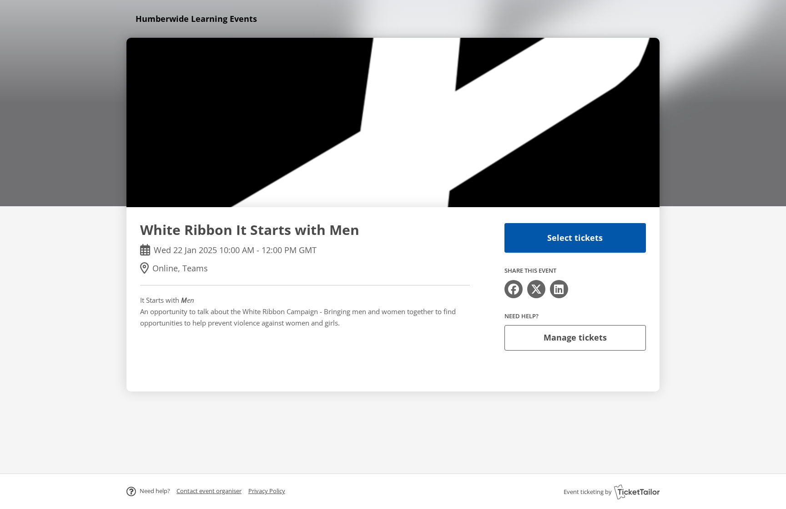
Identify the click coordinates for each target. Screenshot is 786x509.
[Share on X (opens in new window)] (536, 289)
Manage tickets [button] (575, 337)
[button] (209, 491)
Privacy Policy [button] (266, 491)
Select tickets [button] (575, 237)
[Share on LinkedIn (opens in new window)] (559, 289)
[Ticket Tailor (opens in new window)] (637, 491)
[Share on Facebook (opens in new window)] (513, 289)
